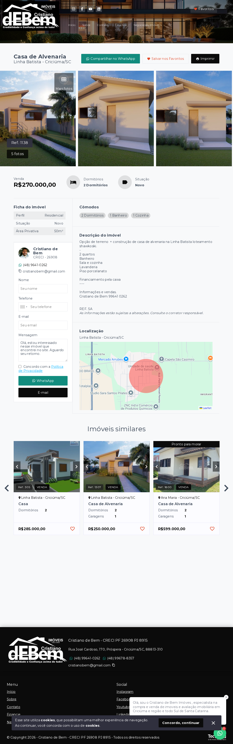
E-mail (43, 393)
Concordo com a (40, 369)
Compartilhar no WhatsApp (113, 59)
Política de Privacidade (40, 369)
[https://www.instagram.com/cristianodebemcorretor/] (74, 9)
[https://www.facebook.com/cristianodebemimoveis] (82, 9)
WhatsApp (45, 381)
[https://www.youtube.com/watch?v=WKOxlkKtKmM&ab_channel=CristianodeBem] (90, 9)
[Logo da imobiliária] (37, 650)
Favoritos (206, 9)
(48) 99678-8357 (120, 658)
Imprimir (207, 59)
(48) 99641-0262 (87, 658)
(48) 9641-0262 (35, 265)
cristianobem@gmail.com (44, 271)
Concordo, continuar (181, 723)
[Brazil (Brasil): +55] (24, 307)
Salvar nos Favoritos (168, 59)
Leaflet (206, 408)
